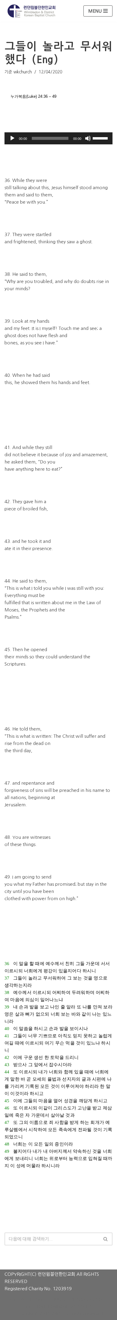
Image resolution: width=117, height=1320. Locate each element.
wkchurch (23, 72)
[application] (58, 138)
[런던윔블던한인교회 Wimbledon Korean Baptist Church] (32, 11)
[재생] (12, 138)
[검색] (105, 1238)
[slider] (101, 137)
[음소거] (88, 138)
